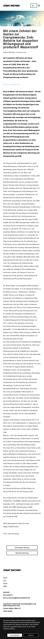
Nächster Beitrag (22, 553)
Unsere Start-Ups (9, 52)
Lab (4, 581)
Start (5, 578)
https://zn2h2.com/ (11, 526)
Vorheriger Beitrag (22, 548)
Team (5, 583)
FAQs (5, 586)
